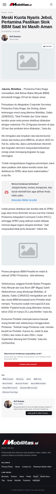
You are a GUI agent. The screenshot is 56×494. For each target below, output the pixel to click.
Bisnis (35, 476)
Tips (3, 480)
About (17, 467)
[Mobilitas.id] (27, 4)
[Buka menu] (4, 4)
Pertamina (6, 108)
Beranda (4, 12)
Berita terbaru (17, 200)
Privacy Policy (7, 467)
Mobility (11, 12)
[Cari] (51, 4)
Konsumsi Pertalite (11, 319)
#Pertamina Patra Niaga (10, 392)
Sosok (9, 480)
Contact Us (26, 467)
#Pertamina (19, 379)
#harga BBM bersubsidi (10, 388)
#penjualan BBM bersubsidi (28, 388)
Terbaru (14, 476)
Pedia (28, 476)
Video (21, 476)
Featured (26, 480)
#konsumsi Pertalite (22, 383)
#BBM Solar (37, 379)
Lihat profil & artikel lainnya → (39, 413)
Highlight (36, 480)
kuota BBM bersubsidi (18, 299)
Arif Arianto (15, 36)
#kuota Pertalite (7, 383)
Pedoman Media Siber (42, 467)
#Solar (29, 379)
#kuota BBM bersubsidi (38, 383)
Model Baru (45, 476)
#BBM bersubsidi (8, 379)
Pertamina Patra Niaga (36, 89)
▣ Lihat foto (47, 46)
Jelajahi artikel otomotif (28, 364)
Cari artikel (33, 200)
